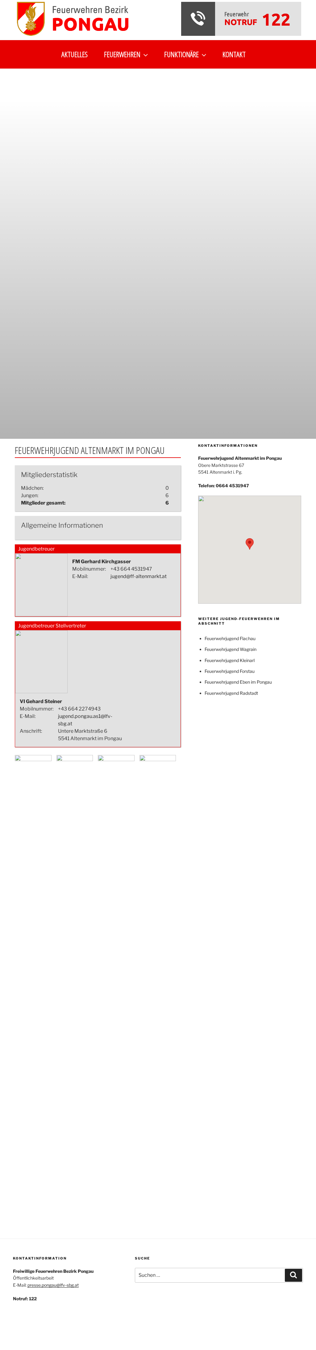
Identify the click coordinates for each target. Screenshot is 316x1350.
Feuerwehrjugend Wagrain (230, 649)
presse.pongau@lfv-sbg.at (53, 1285)
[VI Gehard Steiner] (41, 691)
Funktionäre (181, 54)
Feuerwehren (122, 54)
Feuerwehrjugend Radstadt (231, 693)
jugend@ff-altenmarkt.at (138, 576)
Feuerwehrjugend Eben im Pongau (238, 682)
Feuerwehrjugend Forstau (230, 671)
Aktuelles (74, 54)
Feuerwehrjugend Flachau (230, 638)
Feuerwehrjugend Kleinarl (230, 660)
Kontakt (234, 54)
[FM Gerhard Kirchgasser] (41, 615)
